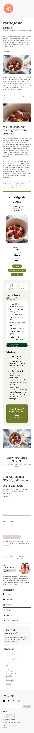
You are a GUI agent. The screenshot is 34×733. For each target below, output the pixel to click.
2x (11, 298)
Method (23, 289)
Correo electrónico (9, 521)
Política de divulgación (9, 716)
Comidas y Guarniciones (13, 660)
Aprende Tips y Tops (12, 654)
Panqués (9, 676)
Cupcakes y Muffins (12, 662)
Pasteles (8, 678)
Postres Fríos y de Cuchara (14, 682)
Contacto (5, 727)
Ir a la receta (6, 51)
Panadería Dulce (11, 672)
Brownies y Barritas (12, 658)
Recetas (8, 684)
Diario (8, 666)
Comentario (7, 496)
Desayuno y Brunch (12, 664)
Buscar (27, 706)
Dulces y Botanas (11, 668)
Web (4, 528)
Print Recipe (16, 207)
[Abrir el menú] (29, 8)
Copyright (5, 725)
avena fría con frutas (15, 183)
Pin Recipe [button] (16, 211)
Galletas (8, 670)
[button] (25, 304)
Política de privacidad (9, 714)
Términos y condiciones (10, 719)
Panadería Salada (11, 674)
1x (7, 298)
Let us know (12, 411)
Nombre (5, 514)
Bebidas (8, 656)
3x (14, 298)
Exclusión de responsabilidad (11, 722)
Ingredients (11, 289)
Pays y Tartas (10, 680)
